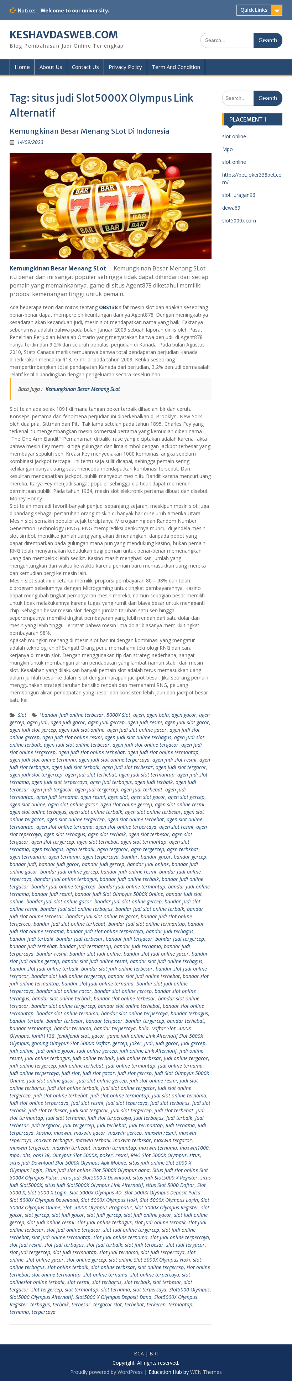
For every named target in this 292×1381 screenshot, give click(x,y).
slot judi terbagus (64, 1244)
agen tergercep (147, 849)
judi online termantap (130, 1065)
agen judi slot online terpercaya (114, 759)
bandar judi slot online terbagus (76, 909)
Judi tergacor (45, 1125)
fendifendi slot (73, 1035)
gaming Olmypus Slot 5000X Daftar (71, 1043)
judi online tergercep (33, 1065)
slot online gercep (86, 1259)
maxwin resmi (160, 1132)
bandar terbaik (26, 1020)
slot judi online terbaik (160, 1222)
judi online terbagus (47, 1058)
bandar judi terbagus (169, 931)
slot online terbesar (113, 1267)
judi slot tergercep (131, 1110)
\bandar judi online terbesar (72, 714)
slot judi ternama (118, 1252)
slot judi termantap (75, 1252)
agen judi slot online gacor (137, 729)
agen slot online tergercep (76, 819)
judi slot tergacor (89, 1110)
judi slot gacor (99, 1073)
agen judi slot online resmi (72, 737)
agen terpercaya (101, 856)
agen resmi (92, 797)
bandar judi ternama (137, 946)
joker (135, 1043)
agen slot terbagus (64, 834)
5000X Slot (118, 714)
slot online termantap (56, 1274)
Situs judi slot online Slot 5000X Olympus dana (97, 1170)
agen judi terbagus (111, 782)
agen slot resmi (176, 826)
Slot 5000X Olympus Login (169, 1200)
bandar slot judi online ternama (98, 983)
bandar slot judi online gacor (156, 953)
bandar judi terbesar (79, 938)
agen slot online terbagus (38, 811)
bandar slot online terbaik (61, 998)
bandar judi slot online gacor (59, 901)
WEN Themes (206, 1372)
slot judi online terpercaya (179, 1237)
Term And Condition (176, 66)
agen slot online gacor (73, 804)
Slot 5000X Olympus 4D (95, 1192)
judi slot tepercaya (126, 1103)
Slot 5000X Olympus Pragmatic (97, 1207)
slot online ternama (105, 1274)
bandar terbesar (64, 1020)
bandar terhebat (185, 1020)
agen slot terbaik (107, 834)
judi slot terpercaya (109, 1117)
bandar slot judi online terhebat (144, 976)
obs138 (41, 1155)
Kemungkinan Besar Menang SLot (58, 268)
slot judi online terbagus (104, 1222)
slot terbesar (167, 1282)
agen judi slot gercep (33, 729)
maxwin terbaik (92, 1140)
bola (143, 1028)
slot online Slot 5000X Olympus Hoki (149, 1259)
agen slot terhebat (97, 841)
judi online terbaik (93, 1058)
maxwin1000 (194, 1147)
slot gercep (37, 1214)
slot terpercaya (149, 1289)
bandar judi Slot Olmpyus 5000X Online (119, 894)
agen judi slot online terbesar (77, 744)
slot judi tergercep (30, 1252)
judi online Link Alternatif (148, 1050)
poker (106, 1155)
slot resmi (78, 1282)
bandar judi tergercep (179, 938)
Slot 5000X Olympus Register (166, 1207)
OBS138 (108, 307)
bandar (129, 856)
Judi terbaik (179, 1117)
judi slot (71, 1073)
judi (148, 1043)
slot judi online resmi (50, 1222)
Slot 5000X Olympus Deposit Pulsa (162, 1192)
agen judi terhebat (141, 789)
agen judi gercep (106, 722)
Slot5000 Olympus (189, 1289)
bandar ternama (72, 1028)
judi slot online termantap (119, 1095)
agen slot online (27, 804)
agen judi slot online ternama (43, 759)
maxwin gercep (125, 1132)
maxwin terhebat (71, 1147)
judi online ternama (180, 1065)
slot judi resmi (26, 1244)
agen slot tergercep (52, 841)
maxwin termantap (114, 1147)
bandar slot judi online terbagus (166, 961)
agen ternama (64, 856)
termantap (180, 1304)
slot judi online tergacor (73, 1229)
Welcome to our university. (75, 10)
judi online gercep (97, 1050)
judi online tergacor (186, 1058)
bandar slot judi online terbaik (44, 968)
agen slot (118, 797)
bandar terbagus (189, 1013)
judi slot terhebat (174, 1110)
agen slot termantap (143, 841)
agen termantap (28, 856)
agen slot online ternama (64, 826)
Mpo (227, 149)
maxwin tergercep (29, 1147)
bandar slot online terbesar (124, 998)
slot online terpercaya (154, 1274)
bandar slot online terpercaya (134, 1013)
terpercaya (44, 1312)
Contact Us (85, 66)
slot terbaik (137, 1282)
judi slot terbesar (47, 1110)
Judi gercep (193, 1043)
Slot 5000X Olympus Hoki (109, 1200)
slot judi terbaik (104, 1244)
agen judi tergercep (96, 789)
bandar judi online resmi (128, 871)
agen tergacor (112, 849)
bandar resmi (51, 953)
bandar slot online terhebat (129, 1006)
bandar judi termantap (85, 946)
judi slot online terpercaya (39, 1103)
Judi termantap (146, 1125)
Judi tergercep (78, 1125)
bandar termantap (30, 1028)
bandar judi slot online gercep (128, 901)
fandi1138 (43, 1035)
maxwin (62, 1132)
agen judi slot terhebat (90, 774)
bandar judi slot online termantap (146, 923)
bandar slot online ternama (67, 1013)
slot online (234, 136)
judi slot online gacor (50, 1080)
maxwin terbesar (132, 1140)
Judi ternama (180, 1125)
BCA (139, 1353)
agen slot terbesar (149, 834)
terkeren (156, 1304)
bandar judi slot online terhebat (69, 923)
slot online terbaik (67, 1267)
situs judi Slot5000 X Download (95, 1177)
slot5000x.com (239, 220)
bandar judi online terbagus (65, 879)
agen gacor (184, 714)
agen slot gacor (148, 797)
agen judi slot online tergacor (145, 744)
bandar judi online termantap (131, 886)
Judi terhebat (111, 1125)
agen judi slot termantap (146, 774)
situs (194, 1155)
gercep (120, 1043)
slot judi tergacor (185, 1244)
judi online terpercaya (34, 1073)
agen (138, 714)
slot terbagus (106, 1282)
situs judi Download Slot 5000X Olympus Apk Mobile (68, 1162)
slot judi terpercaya (162, 1252)
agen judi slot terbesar (127, 767)
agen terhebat (182, 849)
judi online (21, 1050)
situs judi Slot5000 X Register (165, 1177)
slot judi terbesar (144, 1244)
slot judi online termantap (61, 1237)
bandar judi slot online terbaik (149, 909)
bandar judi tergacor (129, 938)
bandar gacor (156, 856)
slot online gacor (45, 1259)
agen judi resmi (144, 722)
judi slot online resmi (153, 1080)
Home (22, 66)
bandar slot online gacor (64, 991)
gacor (98, 1035)
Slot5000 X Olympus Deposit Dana (113, 1297)
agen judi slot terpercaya (59, 782)
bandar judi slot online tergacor (102, 916)
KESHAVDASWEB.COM (64, 34)
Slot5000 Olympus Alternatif (41, 1297)
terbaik (61, 1304)
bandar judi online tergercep (63, 886)
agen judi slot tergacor (181, 767)
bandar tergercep (144, 1020)
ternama (19, 1312)
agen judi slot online (81, 729)
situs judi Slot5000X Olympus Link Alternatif (94, 1185)
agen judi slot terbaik (75, 767)
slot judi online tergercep (131, 1229)
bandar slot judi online (95, 953)
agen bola (158, 714)
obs (26, 1155)
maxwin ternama (158, 1147)
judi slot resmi (87, 1103)
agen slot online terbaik (95, 811)
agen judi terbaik (154, 782)
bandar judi (23, 864)
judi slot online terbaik (72, 1088)
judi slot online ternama (179, 1095)
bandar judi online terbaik (129, 879)
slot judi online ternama (120, 1237)
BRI (154, 1353)
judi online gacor (55, 1050)
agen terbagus (47, 849)
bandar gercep (190, 856)
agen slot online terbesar (153, 811)
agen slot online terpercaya (125, 826)
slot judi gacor (68, 1214)
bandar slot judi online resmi (94, 961)
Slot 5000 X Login (47, 1192)
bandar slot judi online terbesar (117, 968)
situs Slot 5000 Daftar (170, 1185)
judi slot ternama (65, 1117)
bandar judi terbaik (31, 938)
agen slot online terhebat (136, 819)
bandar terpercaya (115, 1028)
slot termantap (81, 1289)
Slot (22, 714)
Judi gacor (167, 1043)
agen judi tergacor (51, 789)
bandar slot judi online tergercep (68, 976)
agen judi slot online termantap (162, 752)
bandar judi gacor (59, 864)
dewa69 (231, 207)
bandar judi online (148, 864)
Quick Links (253, 10)
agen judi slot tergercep (36, 774)
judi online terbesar (139, 1058)
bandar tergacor (104, 1020)
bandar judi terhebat (33, 946)
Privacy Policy (125, 66)
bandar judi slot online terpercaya (105, 931)
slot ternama (115, 1289)
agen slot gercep (186, 797)
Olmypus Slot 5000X (74, 1155)
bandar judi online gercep (69, 871)
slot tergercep (46, 1289)
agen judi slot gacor (187, 722)
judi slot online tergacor (128, 1088)
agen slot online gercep (126, 804)
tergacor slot (107, 1304)
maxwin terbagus (53, 1140)
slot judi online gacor (147, 1214)
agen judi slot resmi (174, 759)
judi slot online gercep (102, 1080)
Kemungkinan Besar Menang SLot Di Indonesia (90, 131)
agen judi (37, 722)
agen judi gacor (68, 722)
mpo (15, 1155)
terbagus (40, 1304)
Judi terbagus (148, 1117)
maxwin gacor (89, 1132)
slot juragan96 (238, 195)
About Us (51, 66)
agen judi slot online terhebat (91, 752)
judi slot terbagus (169, 1103)
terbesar (81, 1304)
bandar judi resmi (52, 894)
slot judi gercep (104, 1214)
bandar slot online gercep (123, 991)
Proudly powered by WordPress (106, 1372)
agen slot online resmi (179, 804)
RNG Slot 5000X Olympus (159, 1155)
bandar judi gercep (103, 864)
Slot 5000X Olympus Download (44, 1200)
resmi (121, 1155)
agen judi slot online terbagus (138, 737)
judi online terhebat (81, 1065)
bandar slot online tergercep (63, 1006)
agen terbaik (80, 849)
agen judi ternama (57, 797)
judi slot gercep (135, 1073)
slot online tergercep (161, 1267)
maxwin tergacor (173, 1140)
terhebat (134, 1304)
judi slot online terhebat (60, 1095)
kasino (43, 1132)
